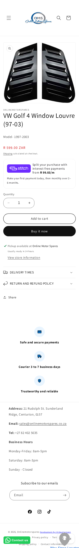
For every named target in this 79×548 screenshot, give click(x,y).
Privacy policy (40, 537)
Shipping (8, 153)
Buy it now (39, 231)
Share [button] (12, 297)
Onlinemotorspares (28, 531)
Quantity (8, 194)
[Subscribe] (64, 495)
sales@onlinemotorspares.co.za (42, 423)
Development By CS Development (55, 532)
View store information (24, 257)
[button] (9, 18)
